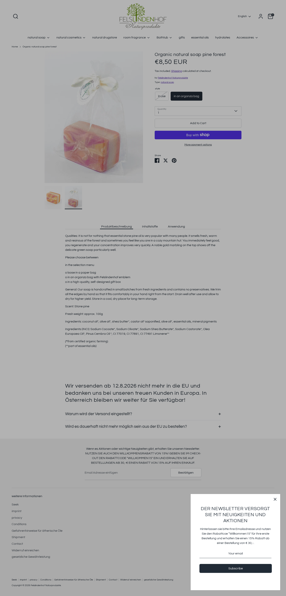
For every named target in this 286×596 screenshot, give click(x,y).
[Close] (275, 499)
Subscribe (235, 568)
